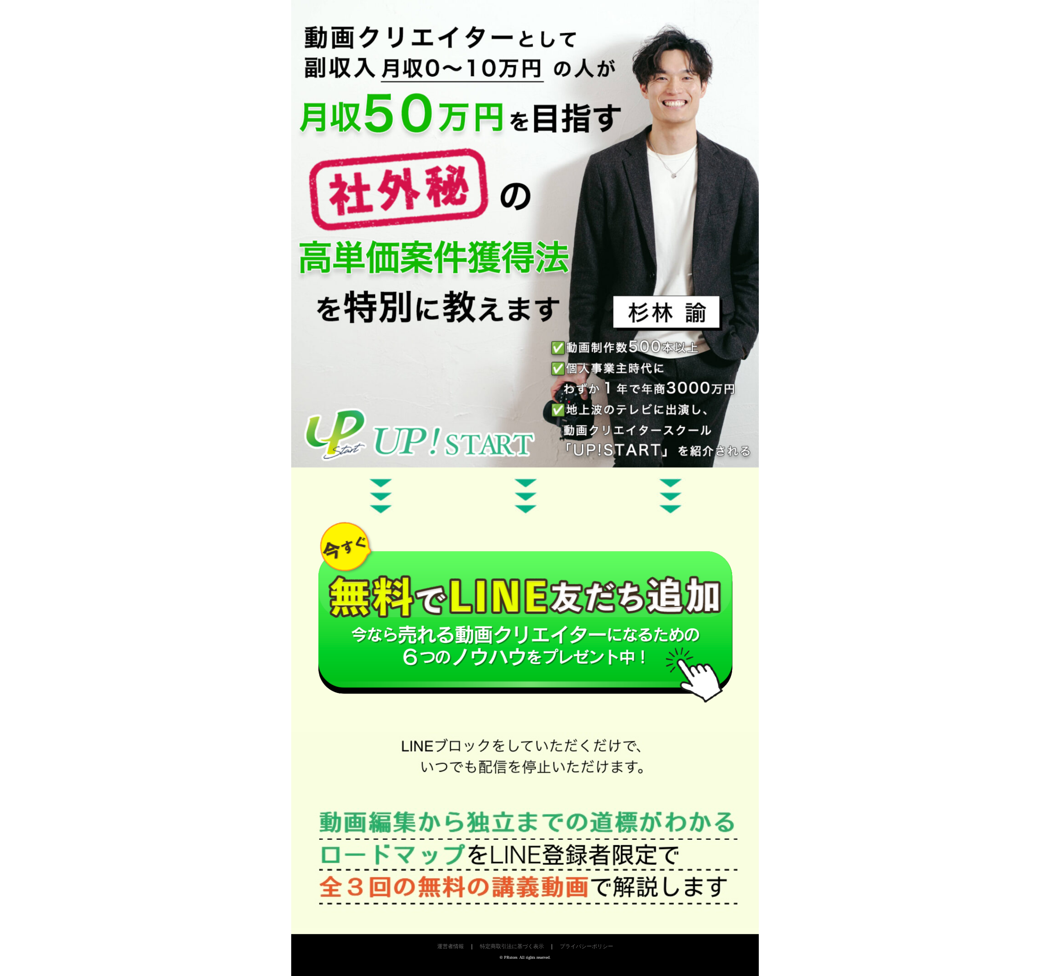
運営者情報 (450, 946)
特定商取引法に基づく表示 (512, 946)
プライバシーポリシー (586, 946)
